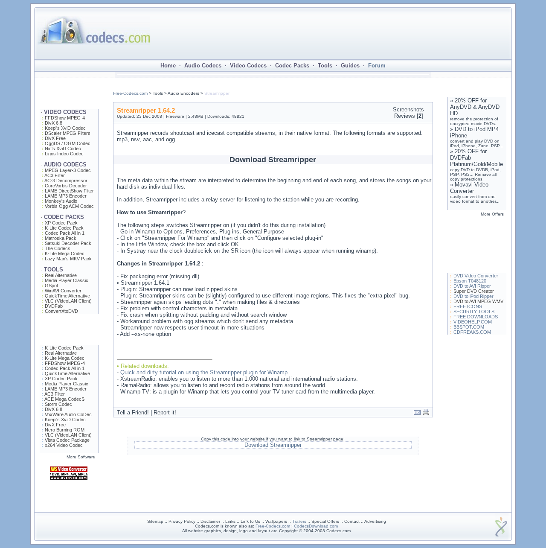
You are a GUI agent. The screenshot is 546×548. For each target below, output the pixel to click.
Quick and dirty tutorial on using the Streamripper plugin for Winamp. (204, 372)
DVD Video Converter (475, 275)
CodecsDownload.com (316, 526)
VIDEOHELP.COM (472, 321)
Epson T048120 (469, 280)
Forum (377, 65)
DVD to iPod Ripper (473, 296)
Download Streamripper (273, 445)
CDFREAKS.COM (472, 332)
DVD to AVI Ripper (472, 286)
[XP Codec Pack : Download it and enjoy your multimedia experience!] (68, 510)
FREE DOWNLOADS (475, 316)
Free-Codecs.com (130, 93)
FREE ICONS (467, 306)
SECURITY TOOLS (473, 311)
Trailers (299, 521)
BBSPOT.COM (468, 326)
